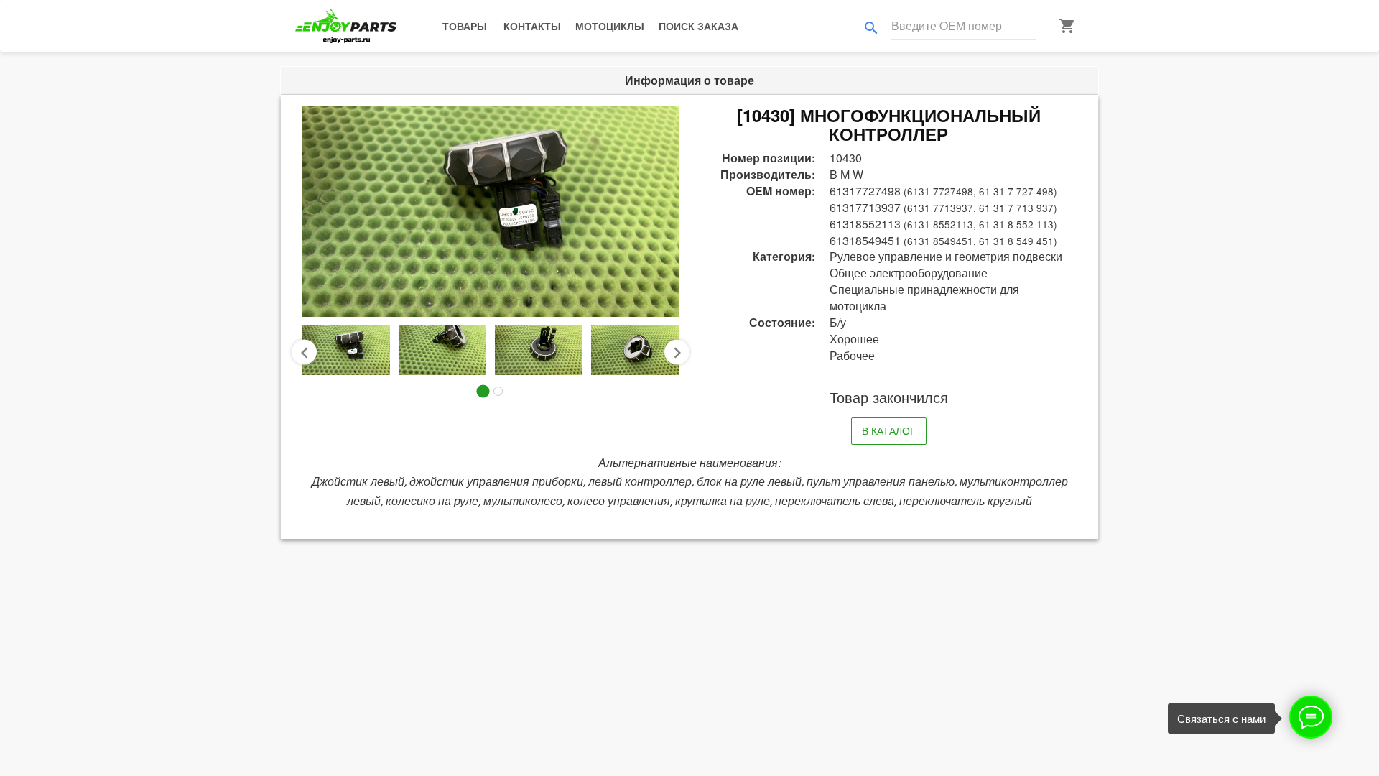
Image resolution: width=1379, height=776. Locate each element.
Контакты (532, 26)
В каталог (889, 430)
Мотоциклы (609, 26)
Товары (464, 26)
